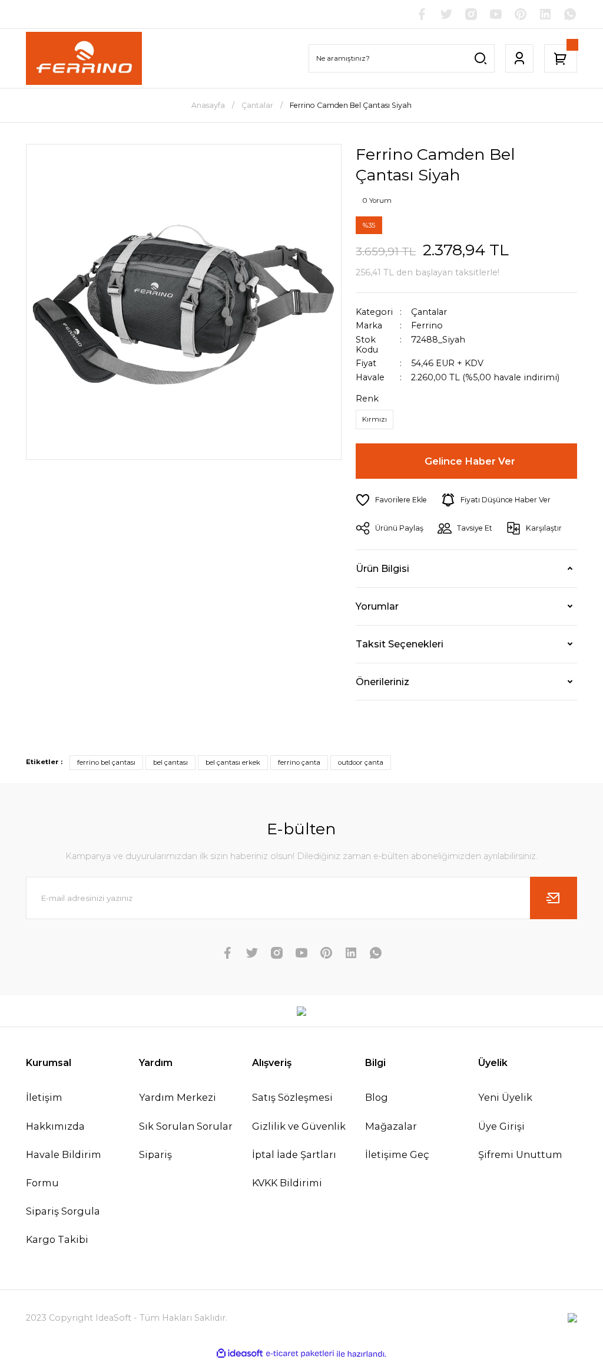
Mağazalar (391, 1126)
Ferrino (427, 326)
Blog (376, 1097)
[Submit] (553, 898)
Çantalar (429, 312)
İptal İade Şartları (294, 1154)
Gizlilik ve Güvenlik (299, 1126)
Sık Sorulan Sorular (186, 1126)
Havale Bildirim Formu (63, 1169)
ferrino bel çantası (106, 762)
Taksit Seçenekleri (399, 644)
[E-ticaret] (300, 1353)
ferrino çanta (299, 762)
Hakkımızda (55, 1126)
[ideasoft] (239, 1353)
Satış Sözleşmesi (292, 1097)
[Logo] (84, 58)
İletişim (44, 1097)
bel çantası (170, 762)
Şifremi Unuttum (520, 1154)
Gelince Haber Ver (470, 461)
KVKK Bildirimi (287, 1183)
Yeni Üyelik (505, 1097)
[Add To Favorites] (391, 500)
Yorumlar (377, 606)
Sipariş (155, 1154)
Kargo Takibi (57, 1239)
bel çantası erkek (233, 762)
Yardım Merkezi (177, 1097)
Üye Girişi (501, 1126)
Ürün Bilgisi (382, 568)
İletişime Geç (397, 1154)
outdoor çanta (360, 762)
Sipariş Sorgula (63, 1211)
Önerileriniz (382, 681)
